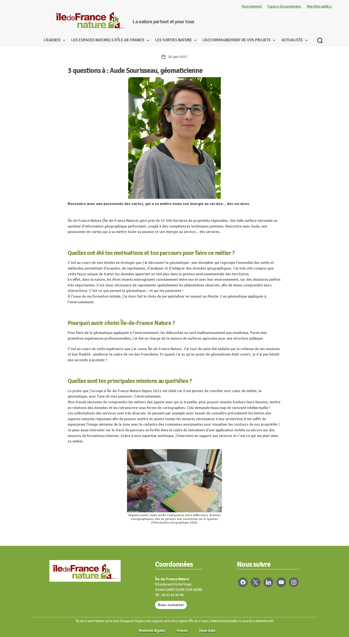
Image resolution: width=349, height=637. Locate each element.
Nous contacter (171, 605)
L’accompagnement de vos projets (237, 40)
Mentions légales (152, 630)
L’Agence (52, 40)
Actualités (292, 40)
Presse (182, 630)
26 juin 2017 (178, 56)
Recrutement (252, 6)
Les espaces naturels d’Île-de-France (107, 40)
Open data (207, 630)
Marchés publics (319, 6)
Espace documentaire (284, 6)
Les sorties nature (173, 40)
